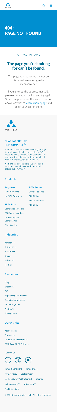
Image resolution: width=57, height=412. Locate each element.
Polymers (10, 187)
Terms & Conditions (13, 368)
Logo (11, 125)
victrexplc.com (11, 383)
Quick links (12, 322)
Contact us (10, 335)
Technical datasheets (15, 300)
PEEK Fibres (34, 196)
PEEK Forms (35, 187)
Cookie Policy (27, 373)
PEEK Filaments (36, 200)
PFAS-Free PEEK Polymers (17, 344)
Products (10, 179)
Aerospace (10, 242)
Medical (8, 264)
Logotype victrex (8, 5)
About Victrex (11, 330)
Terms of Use (32, 368)
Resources (11, 274)
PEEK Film (33, 204)
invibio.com (29, 383)
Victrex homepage (36, 103)
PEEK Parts (11, 204)
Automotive (10, 247)
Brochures (10, 286)
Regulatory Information (16, 295)
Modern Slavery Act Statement (18, 378)
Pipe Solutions (11, 225)
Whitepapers (11, 313)
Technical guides (12, 304)
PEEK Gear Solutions (14, 213)
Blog (7, 282)
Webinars (9, 308)
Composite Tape (36, 191)
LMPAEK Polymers (13, 196)
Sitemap (39, 378)
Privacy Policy (11, 373)
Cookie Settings (12, 389)
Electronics (10, 251)
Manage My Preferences (16, 339)
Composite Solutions (14, 208)
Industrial (9, 260)
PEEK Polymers (12, 191)
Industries (11, 234)
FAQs (7, 291)
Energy (8, 255)
